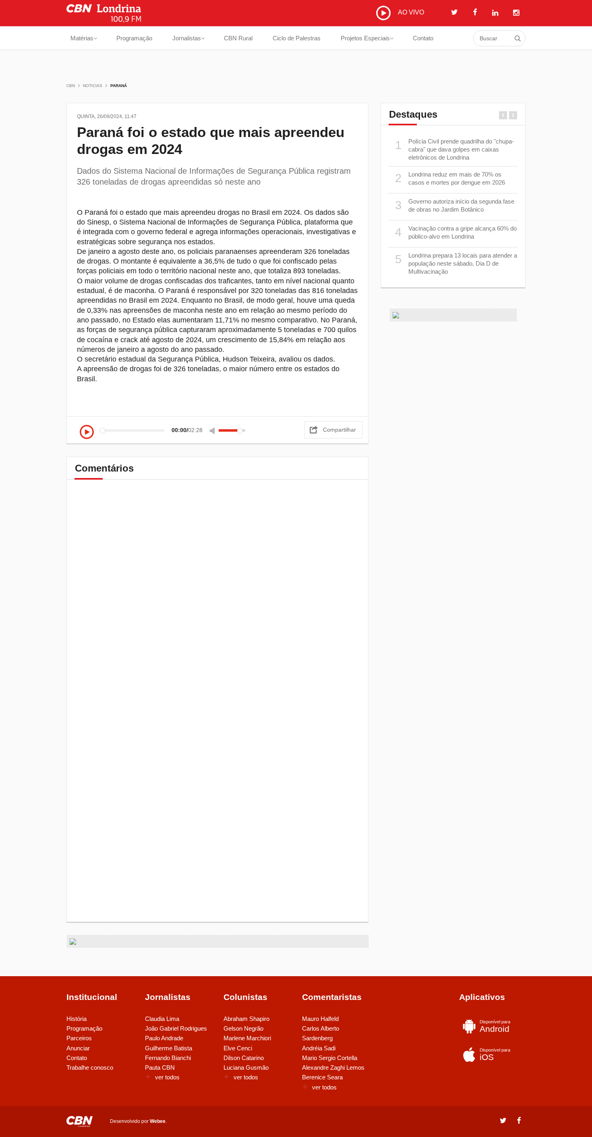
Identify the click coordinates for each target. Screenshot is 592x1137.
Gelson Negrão (243, 1028)
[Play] (86, 432)
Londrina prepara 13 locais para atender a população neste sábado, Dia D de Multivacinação (456, 263)
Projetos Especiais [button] (365, 38)
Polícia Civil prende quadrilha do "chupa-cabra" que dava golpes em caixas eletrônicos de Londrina (454, 149)
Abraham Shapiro (246, 1018)
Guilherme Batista (168, 1048)
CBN (70, 85)
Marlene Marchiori (247, 1038)
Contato (423, 38)
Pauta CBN (160, 1067)
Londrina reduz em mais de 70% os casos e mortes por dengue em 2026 (450, 178)
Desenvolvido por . (138, 1121)
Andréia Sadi (318, 1048)
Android (495, 1026)
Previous (503, 115)
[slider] (232, 430)
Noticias (92, 85)
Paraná (118, 85)
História (76, 1018)
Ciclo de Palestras (297, 38)
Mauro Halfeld (320, 1018)
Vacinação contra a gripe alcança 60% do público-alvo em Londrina (456, 232)
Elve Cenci (238, 1048)
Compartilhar (339, 429)
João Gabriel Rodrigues (176, 1028)
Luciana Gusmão (246, 1067)
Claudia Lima (162, 1018)
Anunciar (78, 1048)
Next (513, 115)
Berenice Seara (322, 1077)
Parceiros (79, 1038)
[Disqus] (217, 600)
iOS (495, 1055)
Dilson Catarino (244, 1057)
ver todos (167, 1077)
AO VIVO (410, 12)
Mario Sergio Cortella (329, 1057)
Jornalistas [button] (186, 38)
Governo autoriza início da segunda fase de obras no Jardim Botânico (455, 205)
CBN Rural (238, 38)
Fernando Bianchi (168, 1057)
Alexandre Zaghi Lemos (333, 1067)
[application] (164, 430)
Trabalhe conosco (89, 1067)
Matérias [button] (81, 38)
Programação (134, 38)
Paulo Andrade (164, 1038)
